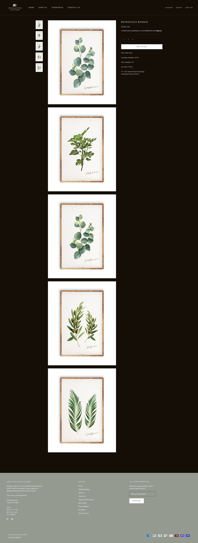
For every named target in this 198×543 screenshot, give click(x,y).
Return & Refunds (83, 506)
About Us (81, 493)
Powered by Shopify (14, 537)
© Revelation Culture (17, 535)
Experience (57, 7)
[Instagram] (7, 519)
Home (31, 7)
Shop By (43, 7)
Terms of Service (83, 513)
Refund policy (82, 503)
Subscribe (136, 501)
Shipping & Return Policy (86, 500)
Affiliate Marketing (84, 489)
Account (169, 8)
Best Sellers (81, 510)
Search (179, 8)
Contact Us (74, 7)
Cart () (189, 8)
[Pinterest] (12, 519)
